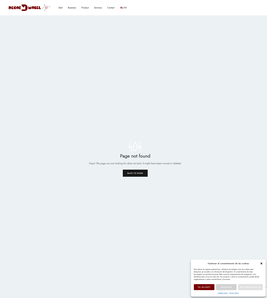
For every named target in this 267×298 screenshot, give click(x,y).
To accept (204, 287)
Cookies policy (223, 293)
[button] (261, 263)
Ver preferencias (250, 287)
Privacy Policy (234, 293)
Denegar (226, 287)
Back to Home (135, 173)
